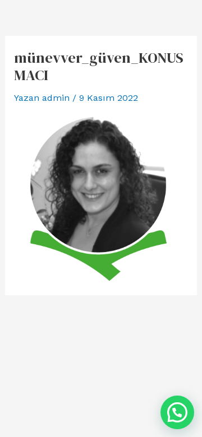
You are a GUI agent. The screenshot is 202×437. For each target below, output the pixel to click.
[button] (177, 412)
